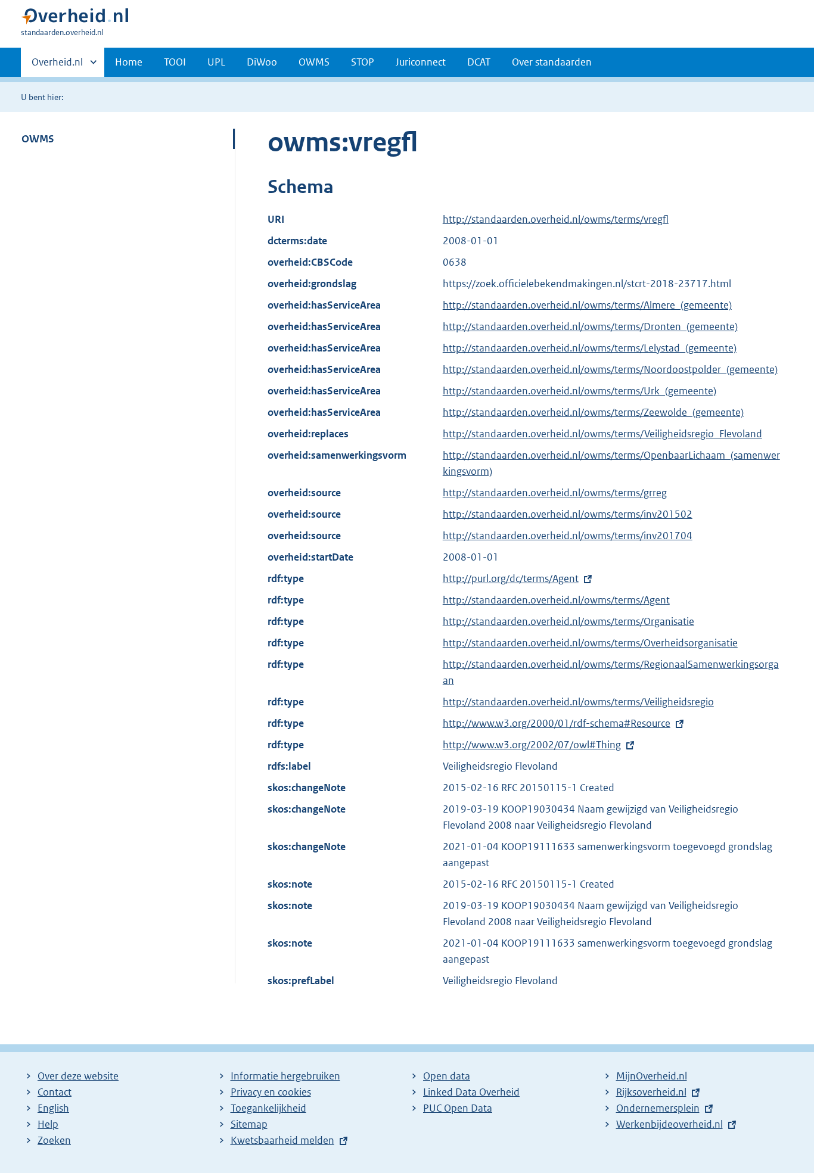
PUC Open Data (457, 1108)
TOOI (175, 62)
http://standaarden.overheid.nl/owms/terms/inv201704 (567, 535)
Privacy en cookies (271, 1092)
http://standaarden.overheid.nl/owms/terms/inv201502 (567, 514)
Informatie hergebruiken (285, 1075)
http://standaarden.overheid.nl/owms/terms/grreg (555, 492)
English (53, 1108)
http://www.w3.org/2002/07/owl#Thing (532, 744)
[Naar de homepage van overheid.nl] (74, 18)
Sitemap (249, 1124)
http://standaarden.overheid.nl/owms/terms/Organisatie (568, 621)
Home (128, 62)
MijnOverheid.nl (651, 1075)
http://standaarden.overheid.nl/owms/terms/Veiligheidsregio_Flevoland (602, 433)
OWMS (314, 62)
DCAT (478, 62)
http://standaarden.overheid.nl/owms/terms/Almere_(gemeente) (587, 305)
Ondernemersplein (658, 1108)
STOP (362, 62)
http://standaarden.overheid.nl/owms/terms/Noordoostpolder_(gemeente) (610, 369)
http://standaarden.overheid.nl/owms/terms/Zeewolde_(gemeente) (593, 412)
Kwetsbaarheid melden (282, 1140)
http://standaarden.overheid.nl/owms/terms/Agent (556, 599)
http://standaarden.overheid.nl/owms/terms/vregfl (556, 219)
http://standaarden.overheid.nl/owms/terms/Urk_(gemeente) (579, 390)
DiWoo (262, 62)
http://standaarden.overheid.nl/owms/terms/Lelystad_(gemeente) (590, 347)
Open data (446, 1075)
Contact (55, 1092)
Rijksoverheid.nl (651, 1092)
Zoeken (54, 1140)
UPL (216, 62)
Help (48, 1124)
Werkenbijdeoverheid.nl (669, 1124)
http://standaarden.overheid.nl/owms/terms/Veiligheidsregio (578, 701)
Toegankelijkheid (268, 1108)
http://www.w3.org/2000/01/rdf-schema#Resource (556, 723)
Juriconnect (421, 62)
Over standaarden (552, 62)
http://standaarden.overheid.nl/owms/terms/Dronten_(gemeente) (590, 326)
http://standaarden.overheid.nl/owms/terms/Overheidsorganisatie (590, 642)
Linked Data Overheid (471, 1092)
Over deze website (78, 1075)
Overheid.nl (57, 66)
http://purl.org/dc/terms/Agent (511, 578)
